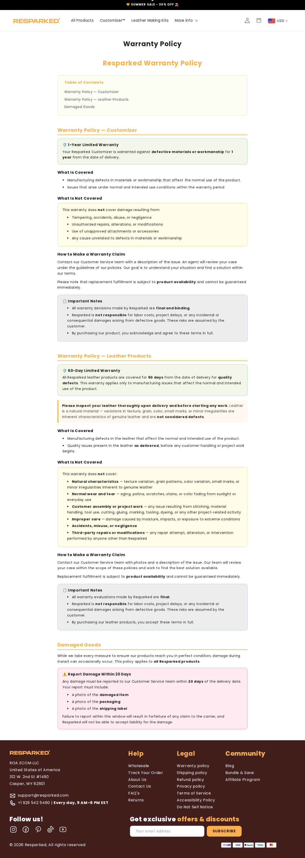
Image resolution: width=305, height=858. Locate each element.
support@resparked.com (43, 795)
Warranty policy (193, 766)
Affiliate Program (242, 779)
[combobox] (278, 21)
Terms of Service (194, 793)
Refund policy (190, 779)
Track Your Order (145, 772)
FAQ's (133, 793)
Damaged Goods (79, 106)
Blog (229, 766)
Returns (136, 800)
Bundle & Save (239, 772)
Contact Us (139, 786)
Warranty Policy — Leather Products (96, 99)
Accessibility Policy (196, 800)
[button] (186, 20)
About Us (137, 779)
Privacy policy (191, 786)
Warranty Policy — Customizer (91, 91)
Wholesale (138, 766)
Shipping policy (192, 772)
